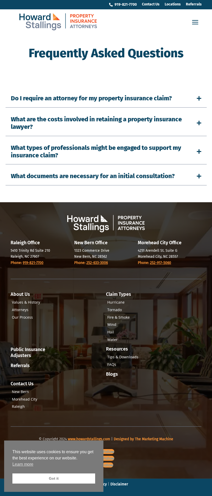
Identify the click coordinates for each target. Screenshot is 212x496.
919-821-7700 (33, 263)
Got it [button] (54, 478)
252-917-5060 (160, 263)
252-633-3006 (97, 263)
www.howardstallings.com (89, 439)
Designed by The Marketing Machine (143, 439)
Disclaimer (119, 484)
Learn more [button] (22, 464)
